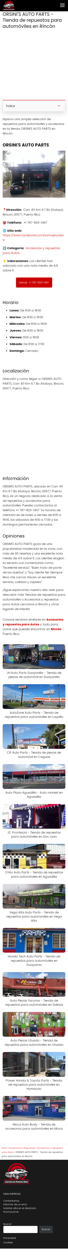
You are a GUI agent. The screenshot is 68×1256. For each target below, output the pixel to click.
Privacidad (9, 1238)
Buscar (7, 1224)
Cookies (8, 1242)
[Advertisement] (34, 65)
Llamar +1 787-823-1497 (34, 282)
